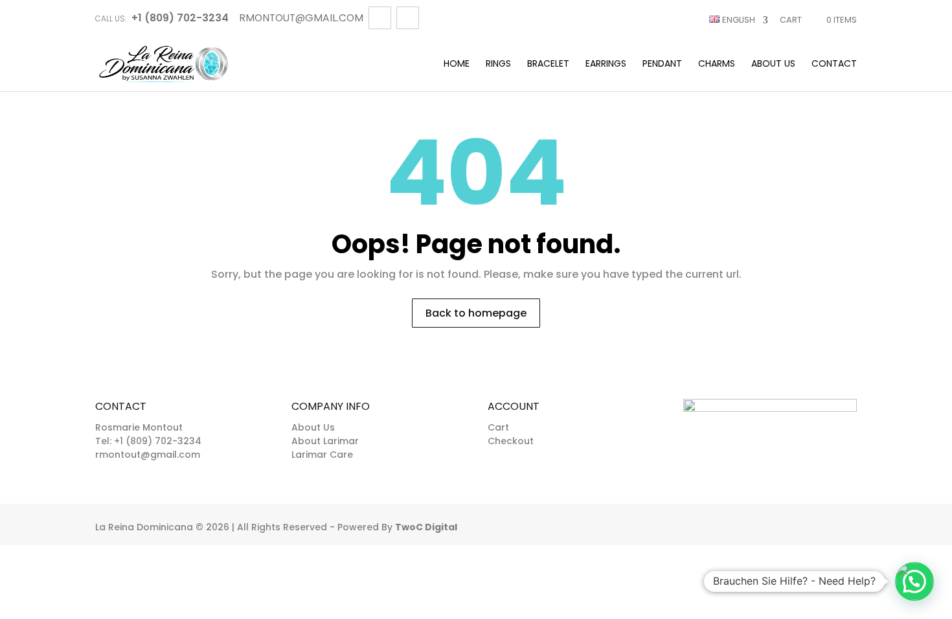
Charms (716, 64)
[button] (914, 581)
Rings (498, 64)
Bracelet (548, 64)
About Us (773, 64)
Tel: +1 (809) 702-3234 (148, 440)
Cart (791, 20)
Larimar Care (322, 454)
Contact (834, 64)
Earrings (605, 64)
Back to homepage (476, 313)
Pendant (662, 64)
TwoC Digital (426, 527)
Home (457, 64)
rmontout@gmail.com (147, 454)
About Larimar (325, 440)
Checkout (511, 440)
